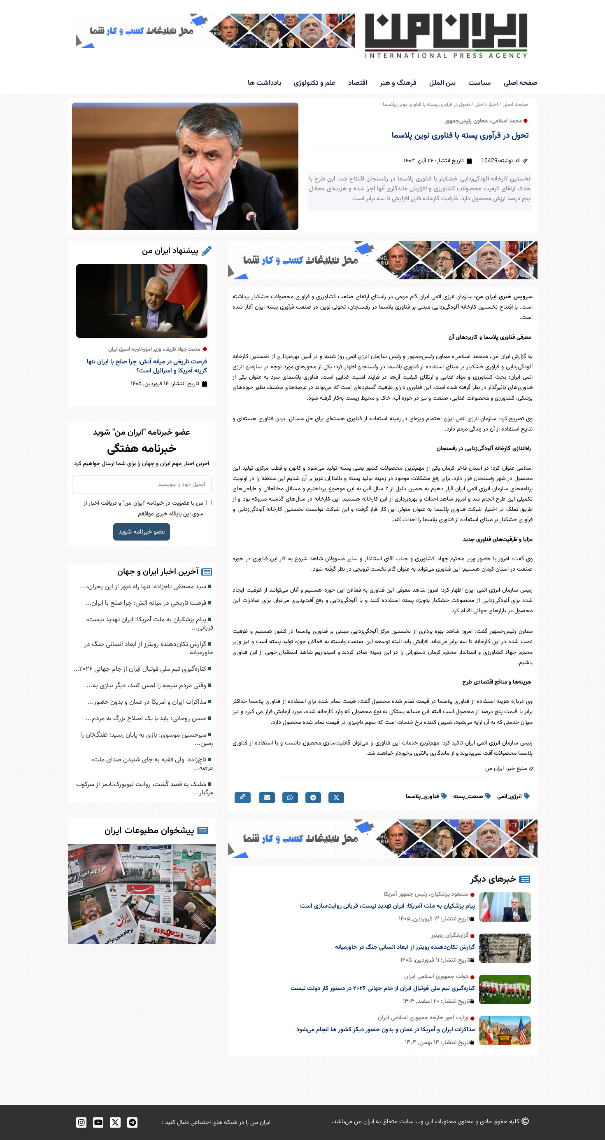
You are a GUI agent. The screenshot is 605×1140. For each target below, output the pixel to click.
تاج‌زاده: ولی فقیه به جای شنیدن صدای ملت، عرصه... (152, 764)
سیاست (479, 83)
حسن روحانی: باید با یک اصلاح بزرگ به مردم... (147, 718)
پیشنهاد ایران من (170, 250)
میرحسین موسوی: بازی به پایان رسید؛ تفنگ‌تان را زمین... (146, 739)
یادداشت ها (264, 83)
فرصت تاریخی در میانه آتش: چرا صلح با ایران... (146, 603)
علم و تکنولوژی (314, 83)
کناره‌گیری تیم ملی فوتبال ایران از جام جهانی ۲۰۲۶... (140, 669)
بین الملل (442, 83)
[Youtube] (98, 1122)
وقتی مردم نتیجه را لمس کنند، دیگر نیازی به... (147, 685)
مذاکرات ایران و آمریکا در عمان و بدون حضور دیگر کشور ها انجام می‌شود (385, 1030)
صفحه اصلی (520, 83)
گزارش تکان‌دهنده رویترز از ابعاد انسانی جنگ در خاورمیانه (405, 947)
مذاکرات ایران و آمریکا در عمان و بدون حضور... (148, 702)
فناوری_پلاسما (422, 796)
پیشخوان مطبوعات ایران (149, 831)
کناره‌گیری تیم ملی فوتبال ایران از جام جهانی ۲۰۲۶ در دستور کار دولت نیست (383, 988)
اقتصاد (357, 83)
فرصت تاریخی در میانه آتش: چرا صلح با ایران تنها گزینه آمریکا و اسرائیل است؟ (147, 366)
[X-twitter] (115, 1122)
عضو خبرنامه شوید (142, 532)
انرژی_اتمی (509, 796)
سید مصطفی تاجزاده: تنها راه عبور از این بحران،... (144, 587)
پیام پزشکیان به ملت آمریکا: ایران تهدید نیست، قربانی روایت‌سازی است (387, 906)
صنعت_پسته (468, 796)
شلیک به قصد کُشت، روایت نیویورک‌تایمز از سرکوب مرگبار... (144, 788)
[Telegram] (132, 1122)
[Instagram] (81, 1122)
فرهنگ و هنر (398, 83)
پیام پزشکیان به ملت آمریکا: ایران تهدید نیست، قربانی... (149, 624)
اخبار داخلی (486, 104)
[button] (336, 797)
